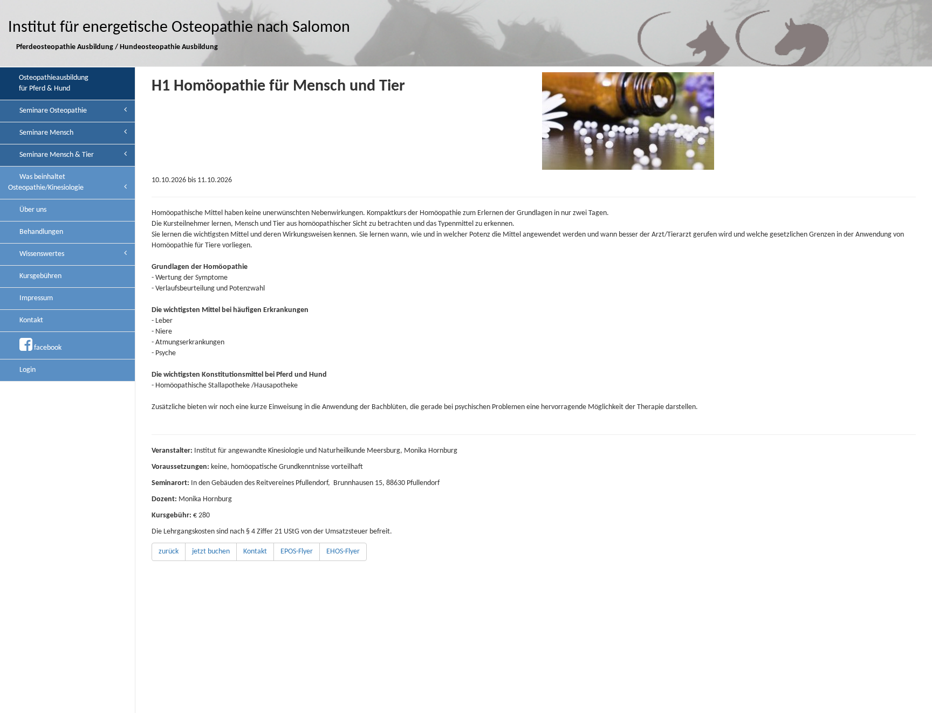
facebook (46, 348)
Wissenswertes (41, 254)
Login (27, 370)
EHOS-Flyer (343, 552)
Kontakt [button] (255, 552)
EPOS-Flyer (296, 552)
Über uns (32, 210)
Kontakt (30, 320)
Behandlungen (40, 232)
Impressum (35, 298)
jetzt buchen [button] (211, 552)
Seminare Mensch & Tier (56, 155)
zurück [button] (169, 552)
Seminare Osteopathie (52, 111)
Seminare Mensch (45, 133)
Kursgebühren (39, 276)
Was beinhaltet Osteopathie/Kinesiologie (46, 182)
